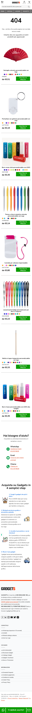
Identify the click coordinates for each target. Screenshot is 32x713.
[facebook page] (2, 617)
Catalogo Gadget (7, 655)
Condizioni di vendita (8, 677)
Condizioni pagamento (8, 675)
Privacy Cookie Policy (13, 698)
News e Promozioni (8, 660)
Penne (2, 11)
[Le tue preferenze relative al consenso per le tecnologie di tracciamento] (1, 534)
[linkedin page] (5, 617)
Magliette (26, 11)
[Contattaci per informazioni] (3, 710)
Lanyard (17, 11)
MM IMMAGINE (7, 650)
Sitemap (20, 698)
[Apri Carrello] (29, 2)
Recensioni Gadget (8, 653)
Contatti (5, 633)
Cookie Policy (6, 680)
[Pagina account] (24, 2)
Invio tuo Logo (6, 638)
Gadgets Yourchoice (8, 658)
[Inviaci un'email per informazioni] (28, 710)
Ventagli (9, 11)
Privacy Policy (6, 682)
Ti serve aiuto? (16, 710)
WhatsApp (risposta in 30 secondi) (12, 630)
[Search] (29, 7)
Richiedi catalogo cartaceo (10, 635)
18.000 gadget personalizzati (9, 602)
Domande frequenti (8, 672)
